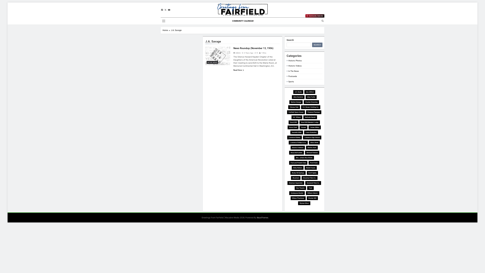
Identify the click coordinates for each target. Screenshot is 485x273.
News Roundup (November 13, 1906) (253, 48)
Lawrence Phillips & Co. (298, 142)
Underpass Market (297, 193)
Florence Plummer (314, 112)
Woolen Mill (312, 198)
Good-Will (293, 122)
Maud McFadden (296, 153)
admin (238, 53)
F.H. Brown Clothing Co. (311, 107)
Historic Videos (295, 66)
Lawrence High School (312, 137)
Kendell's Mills (296, 132)
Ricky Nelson (297, 168)
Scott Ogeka (312, 173)
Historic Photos (295, 61)
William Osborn (312, 193)
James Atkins (314, 127)
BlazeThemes (262, 218)
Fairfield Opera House (296, 112)
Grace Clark (293, 127)
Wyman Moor (304, 203)
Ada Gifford (310, 92)
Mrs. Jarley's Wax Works (304, 158)
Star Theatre (300, 188)
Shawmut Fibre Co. (309, 178)
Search (290, 40)
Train (310, 188)
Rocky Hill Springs (298, 173)
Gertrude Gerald (310, 117)
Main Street (314, 142)
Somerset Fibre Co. (313, 183)
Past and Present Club (298, 163)
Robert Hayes (310, 168)
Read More (237, 70)
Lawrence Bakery (294, 137)
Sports (291, 82)
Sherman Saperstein (296, 183)
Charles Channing (311, 102)
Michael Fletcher (312, 153)
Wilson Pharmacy (298, 198)
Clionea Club (294, 107)
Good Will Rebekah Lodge (309, 122)
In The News (212, 62)
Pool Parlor (314, 163)
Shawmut (296, 178)
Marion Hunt (312, 148)
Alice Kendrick (298, 97)
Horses (303, 127)
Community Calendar (243, 21)
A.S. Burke (298, 92)
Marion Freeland (297, 148)
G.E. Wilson (297, 117)
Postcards (292, 76)
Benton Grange (296, 102)
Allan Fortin (311, 97)
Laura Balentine (311, 132)
